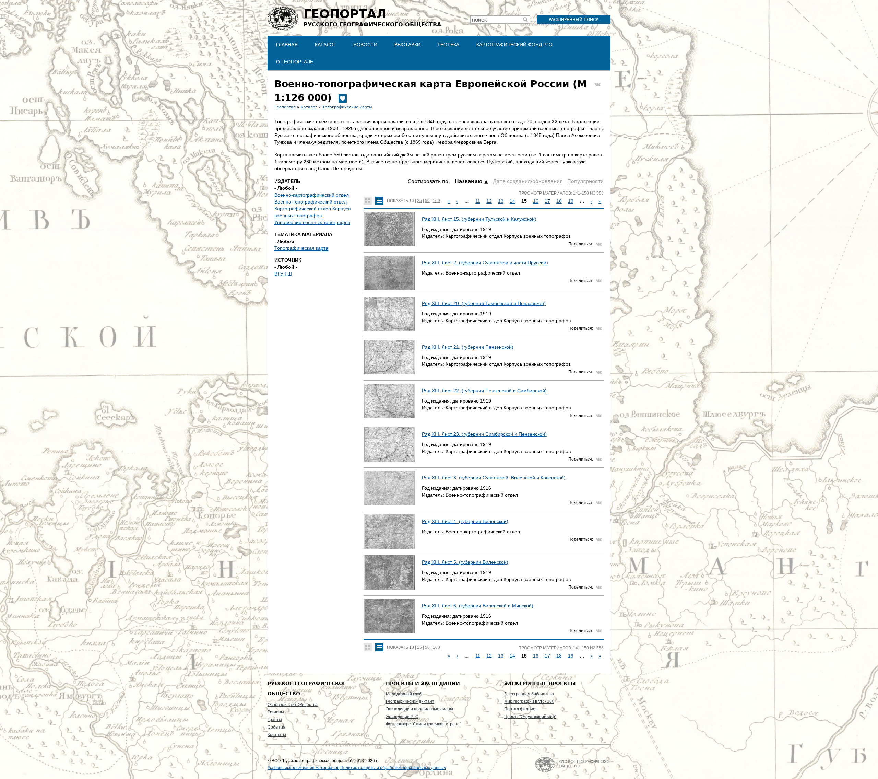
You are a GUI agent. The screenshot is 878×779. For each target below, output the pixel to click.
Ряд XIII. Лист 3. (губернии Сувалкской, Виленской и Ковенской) (494, 477)
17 (547, 201)
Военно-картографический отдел (311, 195)
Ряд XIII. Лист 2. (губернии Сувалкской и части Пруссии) (485, 262)
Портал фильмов (520, 709)
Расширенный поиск (574, 19)
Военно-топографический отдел (310, 202)
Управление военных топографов (312, 222)
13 (500, 201)
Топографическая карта (301, 248)
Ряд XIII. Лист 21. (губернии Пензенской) (467, 347)
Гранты (275, 719)
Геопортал (285, 107)
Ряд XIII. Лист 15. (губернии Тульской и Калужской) (479, 219)
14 (512, 201)
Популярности (585, 181)
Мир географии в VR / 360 (529, 701)
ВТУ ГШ (283, 274)
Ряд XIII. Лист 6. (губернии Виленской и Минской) (477, 605)
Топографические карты (347, 107)
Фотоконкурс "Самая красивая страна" (423, 724)
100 (436, 200)
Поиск (479, 20)
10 (411, 200)
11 (477, 201)
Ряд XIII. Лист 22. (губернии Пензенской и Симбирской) (484, 390)
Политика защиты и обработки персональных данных (393, 767)
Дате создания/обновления (527, 181)
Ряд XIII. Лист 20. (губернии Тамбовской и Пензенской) (484, 303)
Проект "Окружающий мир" (530, 716)
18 (559, 201)
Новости (365, 44)
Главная (287, 44)
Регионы (276, 712)
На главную (572, 764)
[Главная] (283, 18)
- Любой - (285, 188)
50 (427, 200)
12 (489, 201)
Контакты (277, 734)
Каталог (325, 44)
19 (570, 201)
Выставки (407, 44)
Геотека (448, 44)
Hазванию (469, 181)
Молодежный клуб (404, 693)
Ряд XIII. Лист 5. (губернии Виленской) (465, 562)
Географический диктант (410, 701)
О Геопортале (294, 62)
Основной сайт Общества (293, 704)
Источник (287, 260)
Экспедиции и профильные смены (419, 709)
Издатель (287, 181)
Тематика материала (303, 234)
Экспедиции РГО (402, 716)
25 (419, 200)
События (276, 727)
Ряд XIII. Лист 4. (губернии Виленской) (465, 521)
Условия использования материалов (303, 767)
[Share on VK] (597, 85)
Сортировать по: (429, 181)
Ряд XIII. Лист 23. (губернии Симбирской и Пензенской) (484, 434)
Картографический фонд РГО (514, 44)
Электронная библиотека (529, 693)
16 (535, 201)
